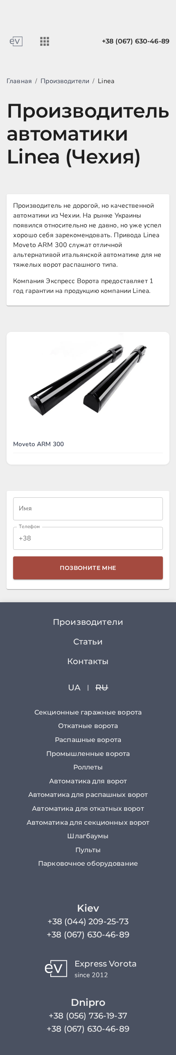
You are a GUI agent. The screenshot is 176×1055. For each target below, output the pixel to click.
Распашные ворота (88, 740)
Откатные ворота (88, 726)
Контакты (87, 661)
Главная (19, 81)
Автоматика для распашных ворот (88, 795)
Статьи (88, 642)
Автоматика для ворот (88, 781)
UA (74, 687)
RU (101, 687)
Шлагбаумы (87, 836)
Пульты (88, 850)
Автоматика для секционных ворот (88, 822)
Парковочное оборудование (88, 863)
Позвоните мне (88, 568)
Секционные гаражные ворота (88, 712)
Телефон (29, 526)
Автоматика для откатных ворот (88, 808)
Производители (65, 81)
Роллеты (88, 767)
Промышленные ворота (88, 754)
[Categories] (44, 41)
